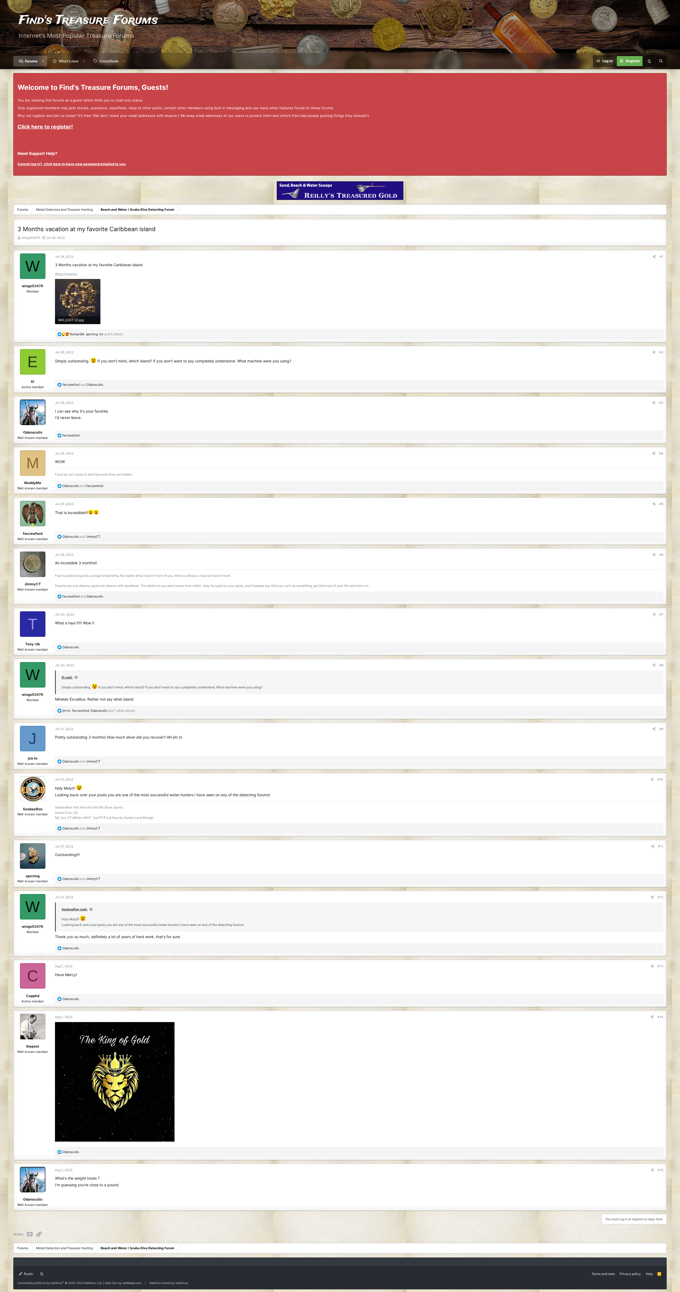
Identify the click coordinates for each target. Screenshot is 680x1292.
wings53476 (30, 238)
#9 (661, 729)
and (82, 385)
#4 (661, 453)
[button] (43, 61)
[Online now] (33, 525)
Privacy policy (630, 1274)
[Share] (654, 256)
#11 (660, 846)
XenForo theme (160, 1283)
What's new (68, 61)
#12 (660, 897)
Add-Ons (111, 1283)
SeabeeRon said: (75, 909)
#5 (661, 504)
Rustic (28, 1274)
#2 (661, 352)
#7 (661, 614)
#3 (661, 403)
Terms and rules (603, 1274)
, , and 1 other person (98, 711)
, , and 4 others (96, 334)
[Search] (661, 61)
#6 (661, 555)
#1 (661, 257)
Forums (31, 61)
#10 (660, 779)
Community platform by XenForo (59, 1283)
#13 (660, 966)
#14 (660, 1017)
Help (649, 1274)
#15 (660, 1170)
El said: (67, 677)
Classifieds (108, 61)
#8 (661, 665)
